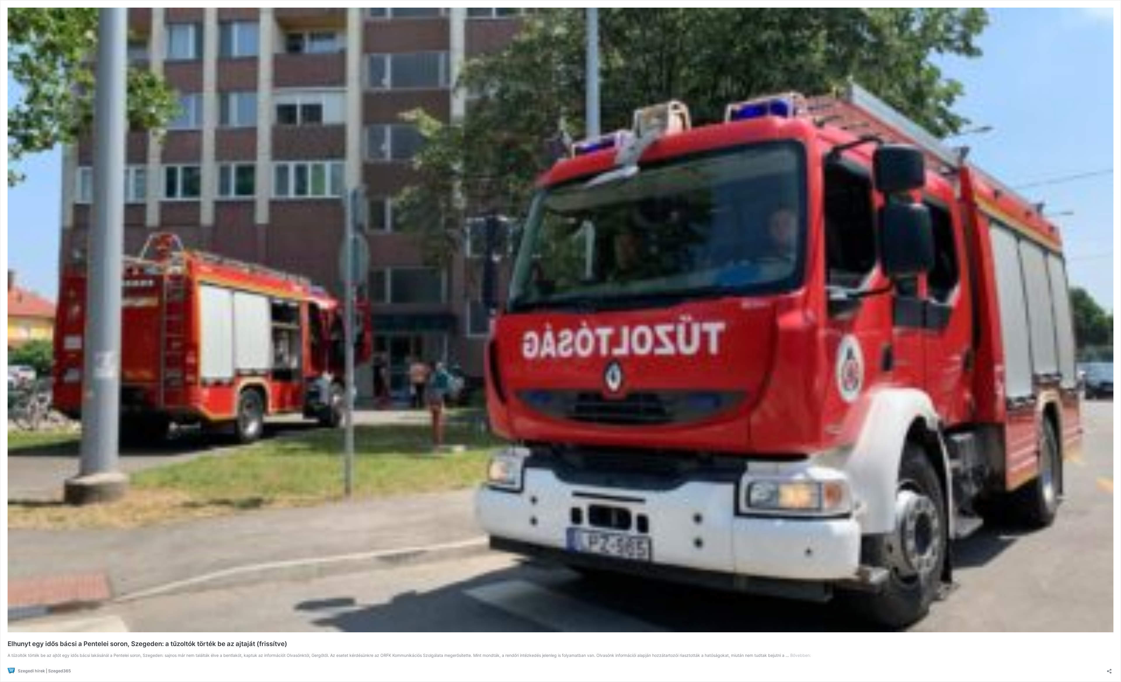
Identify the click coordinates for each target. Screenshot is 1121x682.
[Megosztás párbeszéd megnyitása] (1109, 669)
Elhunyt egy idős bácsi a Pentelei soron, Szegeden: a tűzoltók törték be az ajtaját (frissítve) (147, 644)
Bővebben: (800, 655)
